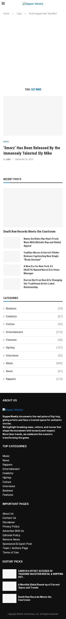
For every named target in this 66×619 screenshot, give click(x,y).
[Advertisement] (33, 51)
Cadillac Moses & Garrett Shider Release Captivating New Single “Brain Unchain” (41, 256)
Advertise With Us (13, 530)
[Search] (62, 4)
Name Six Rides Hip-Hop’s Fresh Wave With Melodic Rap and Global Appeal (42, 242)
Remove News (11, 539)
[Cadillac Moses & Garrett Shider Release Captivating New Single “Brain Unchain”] (11, 256)
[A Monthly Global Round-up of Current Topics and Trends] (9, 586)
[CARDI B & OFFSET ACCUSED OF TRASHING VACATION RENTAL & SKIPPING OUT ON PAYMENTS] (9, 574)
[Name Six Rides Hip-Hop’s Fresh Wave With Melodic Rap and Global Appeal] (11, 242)
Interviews (34, 355)
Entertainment (34, 332)
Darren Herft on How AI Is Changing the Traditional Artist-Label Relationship (43, 284)
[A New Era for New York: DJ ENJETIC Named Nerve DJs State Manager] (11, 270)
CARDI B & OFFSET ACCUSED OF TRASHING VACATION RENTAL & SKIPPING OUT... (40, 574)
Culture (34, 324)
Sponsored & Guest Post (17, 543)
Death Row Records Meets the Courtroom (29, 231)
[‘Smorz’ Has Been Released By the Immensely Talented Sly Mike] (33, 116)
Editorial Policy (11, 535)
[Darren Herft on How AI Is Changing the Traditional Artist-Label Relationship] (11, 284)
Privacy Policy (11, 526)
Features (34, 339)
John (8, 159)
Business (34, 308)
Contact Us (9, 518)
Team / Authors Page (15, 548)
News (34, 371)
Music (34, 363)
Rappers (34, 379)
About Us (8, 513)
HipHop (34, 347)
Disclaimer (9, 522)
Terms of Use (11, 552)
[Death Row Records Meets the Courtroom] (33, 207)
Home (6, 13)
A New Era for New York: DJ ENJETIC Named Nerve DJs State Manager (42, 270)
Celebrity (34, 316)
